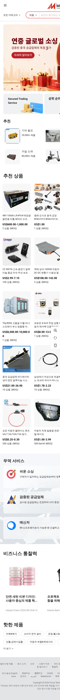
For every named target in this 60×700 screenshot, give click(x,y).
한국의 (23, 676)
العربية (33, 676)
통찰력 (55, 666)
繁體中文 (38, 673)
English (14, 673)
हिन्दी (57, 676)
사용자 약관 (44, 663)
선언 (32, 663)
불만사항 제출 (6, 663)
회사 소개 (21, 663)
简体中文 (26, 673)
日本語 (50, 673)
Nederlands (46, 676)
